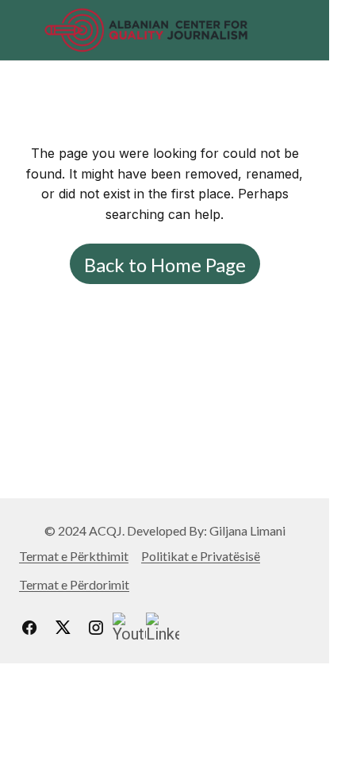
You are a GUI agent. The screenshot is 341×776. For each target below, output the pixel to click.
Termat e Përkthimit (73, 555)
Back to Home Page (165, 264)
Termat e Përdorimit (74, 584)
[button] (26, 30)
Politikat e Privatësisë (200, 555)
